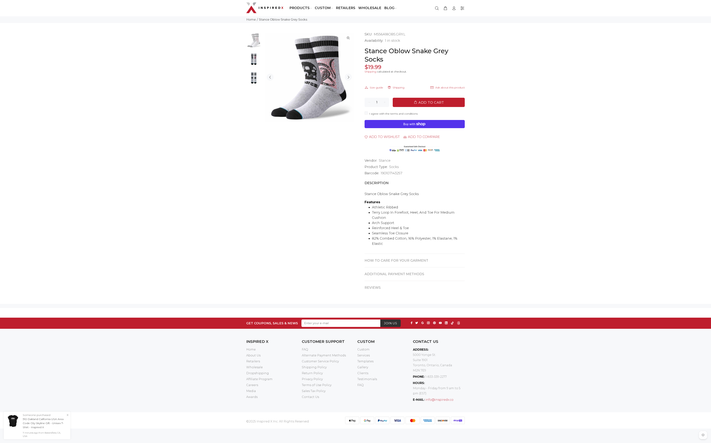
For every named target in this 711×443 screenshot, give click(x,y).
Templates (365, 361)
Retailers (253, 361)
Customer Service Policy (320, 361)
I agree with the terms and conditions (393, 113)
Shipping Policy (314, 367)
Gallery (362, 367)
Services (363, 355)
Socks (394, 167)
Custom (363, 349)
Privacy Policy (312, 379)
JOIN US (390, 323)
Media (251, 391)
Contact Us (310, 397)
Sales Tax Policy (314, 391)
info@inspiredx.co (439, 399)
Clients (362, 373)
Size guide (376, 87)
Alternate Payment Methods (324, 355)
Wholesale (254, 367)
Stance (384, 161)
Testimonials (367, 379)
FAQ (305, 349)
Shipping (370, 71)
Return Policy (312, 373)
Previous (270, 77)
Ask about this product (450, 87)
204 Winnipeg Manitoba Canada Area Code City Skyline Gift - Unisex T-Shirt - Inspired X (44, 423)
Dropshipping (257, 373)
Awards (252, 397)
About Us (253, 355)
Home (251, 19)
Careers (252, 385)
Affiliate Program (259, 379)
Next (348, 77)
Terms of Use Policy (316, 385)
